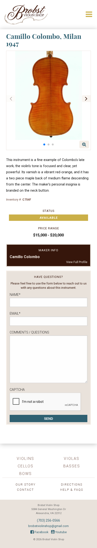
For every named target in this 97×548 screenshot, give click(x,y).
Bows (25, 473)
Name (15, 295)
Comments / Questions (29, 332)
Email (15, 313)
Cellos (25, 466)
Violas (71, 458)
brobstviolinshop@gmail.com (48, 526)
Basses (71, 466)
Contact (25, 489)
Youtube (61, 532)
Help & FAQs (71, 489)
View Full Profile (76, 262)
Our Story (26, 484)
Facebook (41, 532)
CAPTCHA (17, 389)
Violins (25, 458)
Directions (71, 484)
